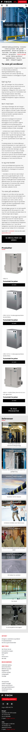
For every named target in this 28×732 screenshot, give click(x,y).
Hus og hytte (5, 681)
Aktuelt (9, 502)
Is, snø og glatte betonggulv (14, 627)
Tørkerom (4, 691)
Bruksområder (7, 662)
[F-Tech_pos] (6, 1)
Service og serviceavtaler (9, 642)
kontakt (12, 231)
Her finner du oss (6, 649)
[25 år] (15, 1)
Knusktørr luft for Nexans (14, 497)
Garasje (4, 676)
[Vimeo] (3, 703)
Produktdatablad (6, 641)
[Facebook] (7, 703)
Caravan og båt (6, 672)
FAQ (3, 655)
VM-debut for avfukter (14, 575)
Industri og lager (17, 424)
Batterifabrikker (6, 667)
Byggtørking (5, 670)
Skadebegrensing (7, 689)
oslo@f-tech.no (10, 729)
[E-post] (11, 703)
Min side (4, 658)
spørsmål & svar (6, 233)
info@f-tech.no (10, 718)
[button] (26, 5)
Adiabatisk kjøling (6, 665)
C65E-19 (5, 278)
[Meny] (2, 5)
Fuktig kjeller (5, 674)
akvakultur (17, 528)
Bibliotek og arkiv (6, 669)
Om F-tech (5, 646)
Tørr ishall (14, 601)
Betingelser (5, 653)
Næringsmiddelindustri (8, 687)
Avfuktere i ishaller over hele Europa (14, 523)
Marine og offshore (7, 685)
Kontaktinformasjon (7, 651)
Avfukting (8, 424)
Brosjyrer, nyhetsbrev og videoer (11, 639)
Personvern (5, 656)
